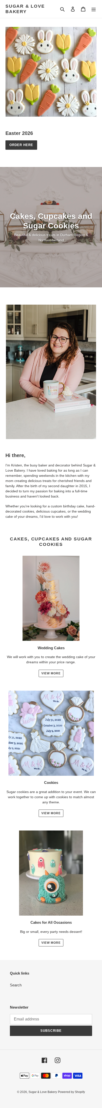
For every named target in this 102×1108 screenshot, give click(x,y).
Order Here (21, 145)
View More (51, 673)
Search (16, 985)
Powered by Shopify (71, 1092)
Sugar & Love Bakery (25, 9)
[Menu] (93, 9)
